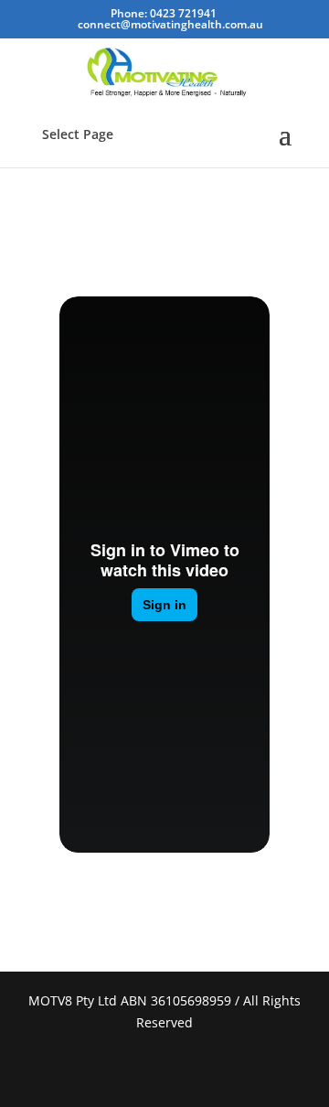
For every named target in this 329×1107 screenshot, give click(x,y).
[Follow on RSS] (186, 1070)
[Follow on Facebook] (142, 1070)
